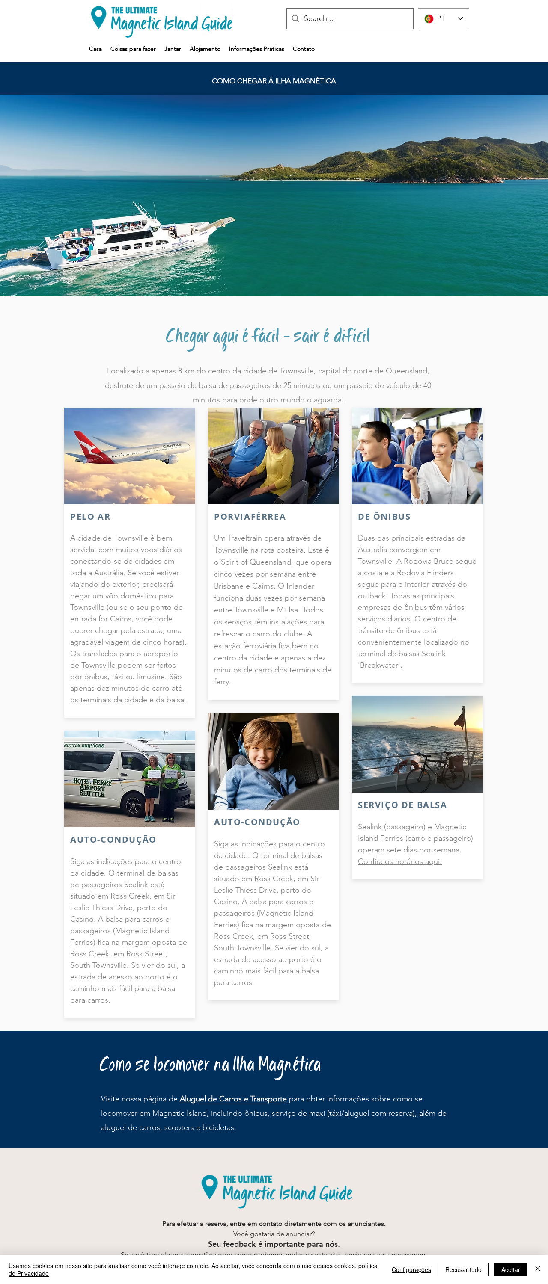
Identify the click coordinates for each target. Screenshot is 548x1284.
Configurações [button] (411, 1269)
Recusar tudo (463, 1269)
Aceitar (510, 1269)
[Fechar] (538, 1269)
